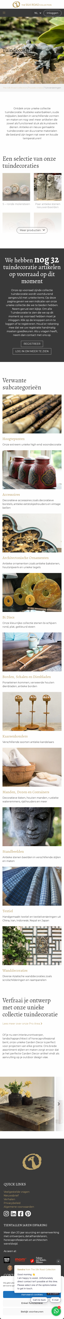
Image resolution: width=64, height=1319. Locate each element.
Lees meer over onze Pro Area (21, 1023)
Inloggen (52, 13)
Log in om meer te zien (32, 351)
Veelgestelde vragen (17, 1191)
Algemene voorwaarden (19, 1206)
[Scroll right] (59, 1104)
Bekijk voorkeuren (32, 1311)
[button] (4, 13)
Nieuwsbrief (11, 1195)
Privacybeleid (12, 1203)
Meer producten (30, 230)
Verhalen (9, 1199)
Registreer (32, 343)
